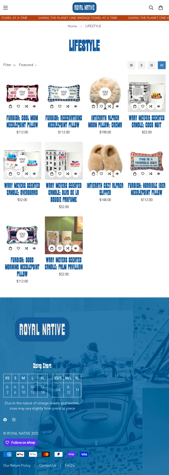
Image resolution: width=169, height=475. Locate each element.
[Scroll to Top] (160, 451)
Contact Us (47, 466)
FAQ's (70, 466)
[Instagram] (14, 419)
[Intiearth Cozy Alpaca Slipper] (105, 161)
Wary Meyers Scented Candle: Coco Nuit (147, 122)
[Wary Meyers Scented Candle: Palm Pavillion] (64, 235)
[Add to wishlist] (18, 106)
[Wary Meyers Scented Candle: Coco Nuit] (147, 93)
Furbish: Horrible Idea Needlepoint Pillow (146, 189)
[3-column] (152, 65)
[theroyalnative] (84, 7)
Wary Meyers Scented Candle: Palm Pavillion (64, 264)
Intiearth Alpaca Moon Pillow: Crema (105, 122)
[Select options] (93, 174)
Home (72, 26)
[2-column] (141, 65)
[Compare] (26, 106)
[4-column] (162, 65)
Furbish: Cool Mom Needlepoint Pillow (22, 122)
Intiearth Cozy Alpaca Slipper (105, 189)
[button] (161, 8)
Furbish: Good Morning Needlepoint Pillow (22, 267)
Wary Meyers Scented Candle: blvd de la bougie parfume (64, 193)
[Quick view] (34, 106)
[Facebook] (5, 419)
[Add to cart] (10, 106)
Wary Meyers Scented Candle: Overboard (22, 189)
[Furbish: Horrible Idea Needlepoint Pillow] (147, 161)
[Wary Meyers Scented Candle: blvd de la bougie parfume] (64, 161)
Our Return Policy (16, 466)
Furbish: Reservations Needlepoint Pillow (64, 122)
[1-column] (131, 65)
